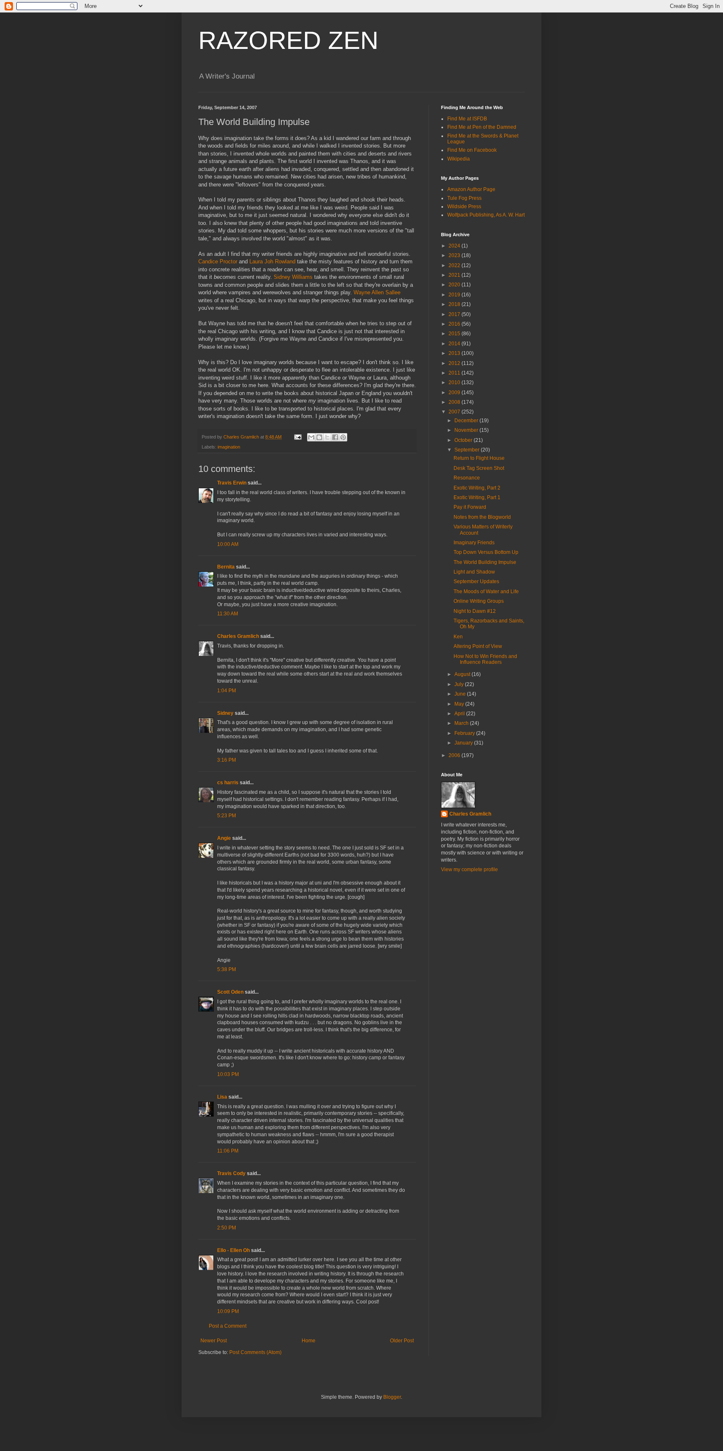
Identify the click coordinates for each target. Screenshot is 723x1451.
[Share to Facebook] (335, 437)
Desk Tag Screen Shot (479, 468)
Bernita (226, 567)
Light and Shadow (474, 572)
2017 (455, 314)
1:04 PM (226, 691)
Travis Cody (231, 1173)
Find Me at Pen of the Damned (481, 127)
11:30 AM (227, 614)
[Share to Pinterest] (343, 437)
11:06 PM (227, 1151)
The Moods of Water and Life (486, 591)
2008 (455, 402)
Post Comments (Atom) (255, 1352)
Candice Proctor (217, 261)
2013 (455, 353)
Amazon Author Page (471, 189)
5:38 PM (226, 969)
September (467, 450)
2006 (455, 755)
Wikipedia (458, 159)
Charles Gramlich (238, 636)
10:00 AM (227, 544)
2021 (455, 275)
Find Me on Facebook (472, 150)
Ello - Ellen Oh (233, 1250)
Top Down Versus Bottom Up (486, 552)
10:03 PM (228, 1074)
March (462, 723)
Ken (458, 637)
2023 (455, 255)
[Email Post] (297, 436)
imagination (229, 446)
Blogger (392, 1397)
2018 (455, 304)
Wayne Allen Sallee (377, 292)
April (460, 714)
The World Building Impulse (485, 562)
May (459, 704)
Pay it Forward (470, 507)
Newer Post (213, 1341)
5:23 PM (226, 816)
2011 (455, 373)
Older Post (402, 1341)
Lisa (222, 1097)
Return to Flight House (479, 458)
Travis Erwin (231, 483)
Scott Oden (230, 992)
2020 (455, 285)
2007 (455, 412)
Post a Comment (227, 1326)
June (460, 694)
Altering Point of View (478, 646)
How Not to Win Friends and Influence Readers (485, 659)
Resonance (467, 478)
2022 (455, 265)
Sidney (225, 713)
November (466, 430)
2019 (455, 295)
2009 (455, 392)
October (464, 440)
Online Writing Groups (479, 601)
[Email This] (311, 437)
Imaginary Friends (474, 543)
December (466, 420)
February (465, 733)
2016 (455, 324)
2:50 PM (226, 1228)
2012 (455, 363)
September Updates (476, 581)
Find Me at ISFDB (467, 119)
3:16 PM (226, 760)
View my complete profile (469, 869)
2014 (455, 344)
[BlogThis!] (319, 437)
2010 (455, 382)
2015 (455, 334)
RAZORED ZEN (288, 40)
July (459, 684)
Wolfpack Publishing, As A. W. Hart (486, 215)
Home (308, 1341)
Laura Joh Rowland (272, 261)
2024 (455, 246)
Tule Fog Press (464, 198)
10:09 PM (228, 1311)
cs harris (227, 782)
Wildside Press (464, 206)
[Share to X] (327, 437)
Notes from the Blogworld (482, 517)
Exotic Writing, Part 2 (477, 488)
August (463, 674)
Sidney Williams (293, 277)
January (464, 743)
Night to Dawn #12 (475, 611)
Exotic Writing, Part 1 (477, 497)
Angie (224, 838)
